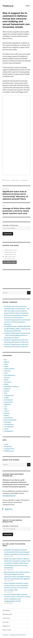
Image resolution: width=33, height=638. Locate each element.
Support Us (6, 626)
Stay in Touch (7, 630)
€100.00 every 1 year (10, 254)
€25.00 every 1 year (10, 258)
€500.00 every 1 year (10, 252)
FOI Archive (6, 618)
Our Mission (6, 610)
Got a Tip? (6, 622)
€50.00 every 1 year (10, 256)
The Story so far (7, 614)
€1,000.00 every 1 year (11, 250)
